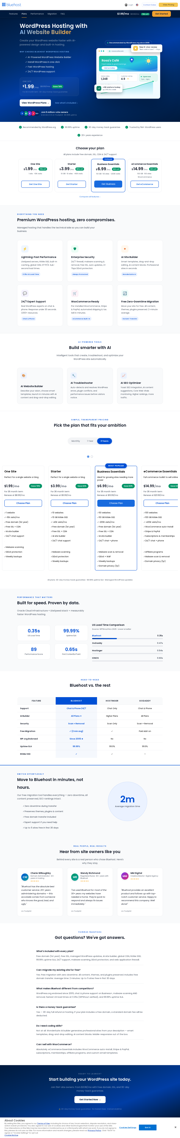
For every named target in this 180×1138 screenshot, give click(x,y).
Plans (24, 13)
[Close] (175, 1127)
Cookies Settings (127, 1127)
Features (13, 13)
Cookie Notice (11, 1135)
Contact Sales (149, 5)
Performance (37, 13)
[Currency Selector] (137, 5)
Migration (52, 13)
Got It (147, 1127)
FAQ (63, 13)
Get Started (161, 13)
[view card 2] (92, 457)
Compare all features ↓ (90, 196)
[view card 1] (88, 457)
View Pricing (168, 4)
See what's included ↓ (66, 102)
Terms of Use (43, 1123)
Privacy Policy (94, 1130)
